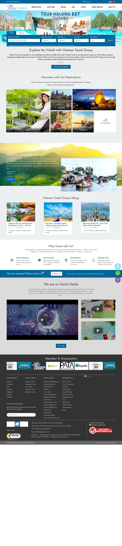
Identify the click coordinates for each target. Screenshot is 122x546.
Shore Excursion (48, 387)
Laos (61, 130)
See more (60, 62)
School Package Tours (50, 394)
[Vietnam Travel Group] (17, 7)
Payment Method (67, 392)
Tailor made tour (67, 407)
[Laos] (61, 122)
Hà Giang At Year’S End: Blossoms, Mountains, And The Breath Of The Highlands (101, 225)
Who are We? (66, 381)
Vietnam (28, 130)
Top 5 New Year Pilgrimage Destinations (62, 224)
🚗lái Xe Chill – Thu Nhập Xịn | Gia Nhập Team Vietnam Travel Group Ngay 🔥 (27, 225)
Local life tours (48, 412)
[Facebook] (93, 2)
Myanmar (94, 108)
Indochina (9, 397)
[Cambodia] (61, 99)
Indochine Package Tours (51, 381)
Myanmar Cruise (30, 389)
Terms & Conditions (68, 384)
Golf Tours (47, 389)
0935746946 (38, 429)
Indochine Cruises (30, 392)
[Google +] (99, 2)
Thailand (9, 394)
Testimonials (65, 402)
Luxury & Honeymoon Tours (52, 418)
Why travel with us (67, 397)
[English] (110, 2)
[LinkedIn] (102, 2)
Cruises (63, 7)
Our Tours (51, 7)
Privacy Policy (66, 389)
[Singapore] (83, 122)
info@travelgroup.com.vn (42, 432)
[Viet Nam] (113, 2)
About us (111, 7)
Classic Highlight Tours (50, 407)
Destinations (36, 7)
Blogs (64, 410)
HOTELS (21, 33)
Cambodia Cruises (30, 384)
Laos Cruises (29, 387)
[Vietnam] (27, 110)
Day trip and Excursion (50, 402)
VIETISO (113, 442)
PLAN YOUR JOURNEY (61, 67)
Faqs (63, 400)
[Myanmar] (94, 99)
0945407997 (46, 429)
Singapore (83, 130)
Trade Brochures (67, 405)
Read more (10, 179)
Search (110, 40)
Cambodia (61, 108)
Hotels (83, 7)
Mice (73, 7)
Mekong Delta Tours (49, 384)
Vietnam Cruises (30, 381)
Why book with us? (68, 394)
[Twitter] (96, 2)
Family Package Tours (50, 405)
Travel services (97, 7)
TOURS (11, 33)
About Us (65, 387)
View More (61, 345)
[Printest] (105, 2)
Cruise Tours (47, 392)
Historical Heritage (49, 415)
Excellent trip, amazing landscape (22, 154)
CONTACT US (56, 274)
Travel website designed (102, 442)
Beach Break (47, 410)
